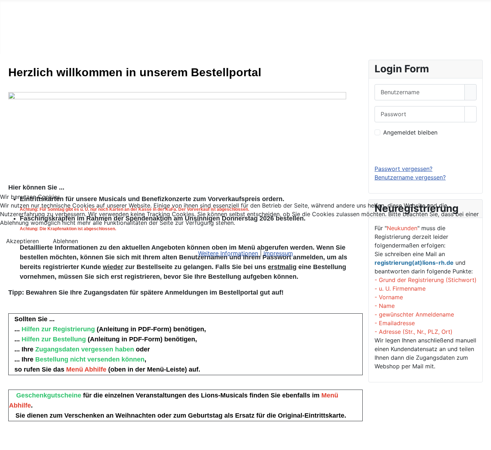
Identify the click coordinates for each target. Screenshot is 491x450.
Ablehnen (65, 241)
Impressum (278, 253)
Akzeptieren (22, 241)
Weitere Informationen (228, 253)
